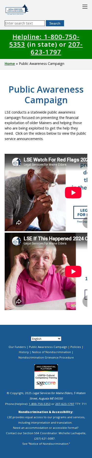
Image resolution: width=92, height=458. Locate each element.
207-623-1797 (57, 48)
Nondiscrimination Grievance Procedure (46, 357)
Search (54, 23)
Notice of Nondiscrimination (51, 352)
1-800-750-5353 (40, 404)
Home (10, 63)
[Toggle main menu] (84, 7)
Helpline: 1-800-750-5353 (44, 40)
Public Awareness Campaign (48, 347)
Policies (75, 347)
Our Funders (17, 347)
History (24, 352)
